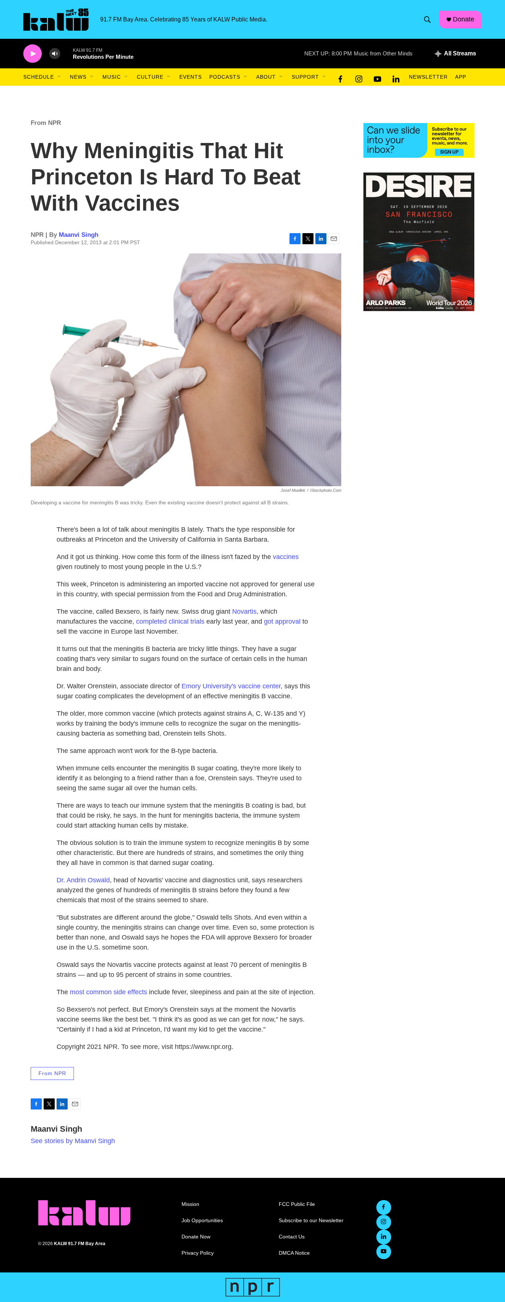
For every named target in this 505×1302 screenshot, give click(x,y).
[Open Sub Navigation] (59, 77)
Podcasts (224, 77)
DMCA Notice (294, 1253)
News (78, 77)
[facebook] (340, 77)
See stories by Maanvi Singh (73, 1141)
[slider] (66, 53)
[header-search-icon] (427, 19)
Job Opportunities (202, 1220)
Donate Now (196, 1237)
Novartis (244, 611)
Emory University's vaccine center (231, 686)
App (460, 77)
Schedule (38, 77)
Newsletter (428, 77)
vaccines (286, 556)
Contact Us (292, 1237)
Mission (190, 1204)
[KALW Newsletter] (418, 140)
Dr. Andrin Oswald (83, 880)
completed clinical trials (170, 621)
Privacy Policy (198, 1253)
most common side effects (108, 992)
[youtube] (377, 77)
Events (190, 77)
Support (305, 77)
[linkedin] (395, 77)
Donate (463, 19)
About (266, 77)
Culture (150, 77)
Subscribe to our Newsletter (311, 1220)
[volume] (54, 53)
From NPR (46, 122)
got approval (282, 621)
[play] (32, 54)
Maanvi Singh (78, 234)
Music (111, 77)
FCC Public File (297, 1204)
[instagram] (359, 77)
